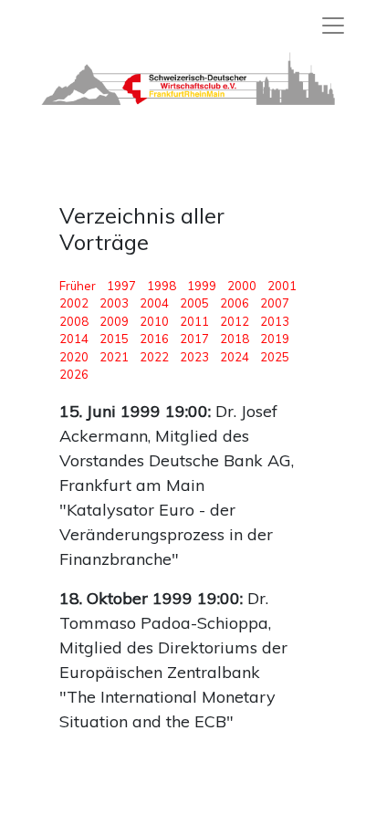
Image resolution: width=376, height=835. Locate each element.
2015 (114, 338)
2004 (154, 303)
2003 (114, 303)
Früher (81, 285)
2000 (241, 285)
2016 (154, 338)
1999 (201, 285)
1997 (121, 285)
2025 (274, 357)
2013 (274, 321)
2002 (74, 303)
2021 (114, 357)
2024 (234, 357)
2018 (234, 338)
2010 (154, 321)
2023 (194, 357)
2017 (194, 338)
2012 (234, 321)
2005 (194, 303)
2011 (194, 321)
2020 (74, 357)
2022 (154, 357)
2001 (282, 285)
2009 (114, 321)
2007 (274, 303)
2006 (234, 303)
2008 (74, 321)
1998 (161, 285)
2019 (274, 338)
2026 (74, 374)
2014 (74, 338)
